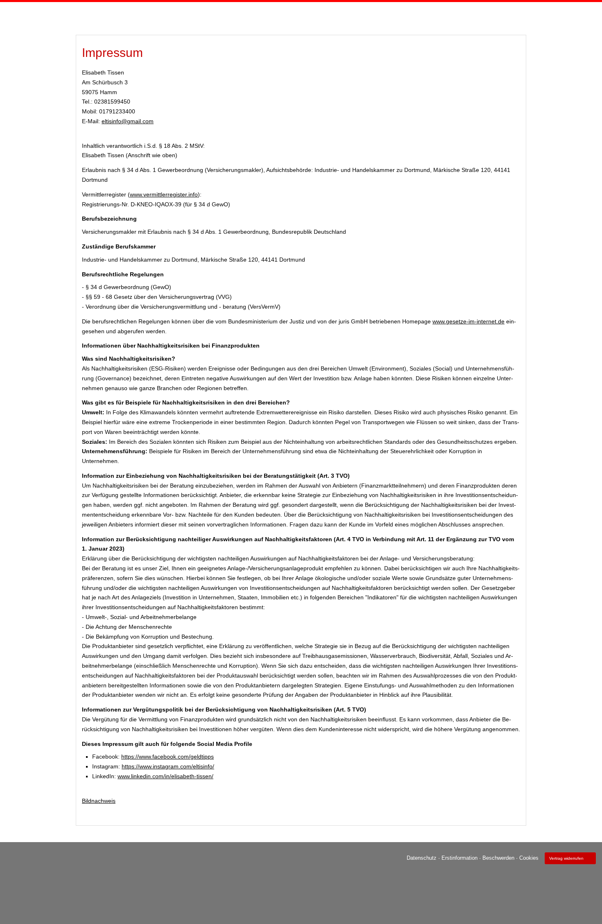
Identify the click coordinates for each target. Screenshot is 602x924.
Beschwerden (498, 858)
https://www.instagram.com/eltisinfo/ (168, 766)
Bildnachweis (98, 800)
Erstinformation (459, 858)
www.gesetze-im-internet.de (468, 321)
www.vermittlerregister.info (164, 194)
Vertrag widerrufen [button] (566, 858)
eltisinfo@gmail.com (128, 121)
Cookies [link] (529, 858)
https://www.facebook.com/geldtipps (167, 756)
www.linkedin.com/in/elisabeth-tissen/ (165, 776)
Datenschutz (422, 858)
